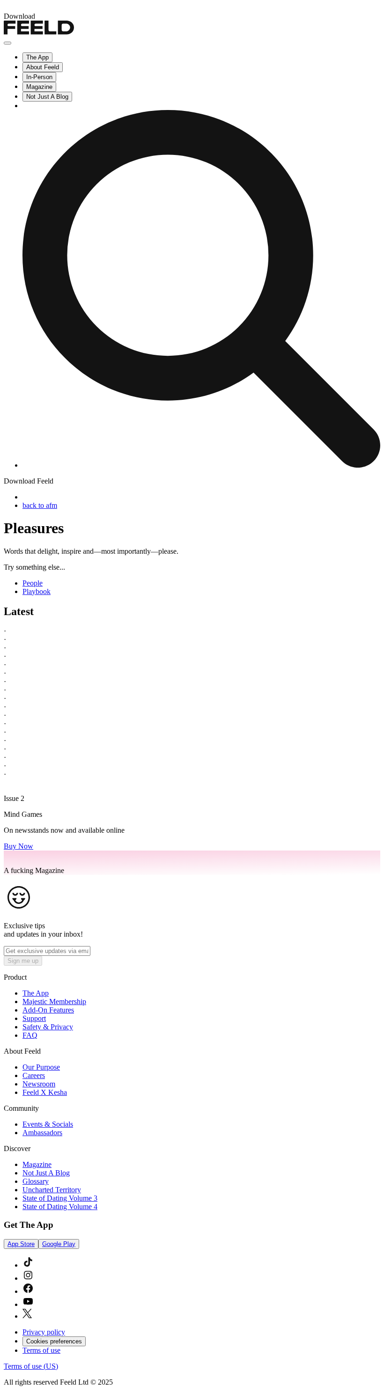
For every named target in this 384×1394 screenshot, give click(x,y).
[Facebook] (28, 1291)
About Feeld (42, 67)
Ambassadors (42, 1133)
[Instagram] (28, 1278)
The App (37, 57)
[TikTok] (28, 1265)
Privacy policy (43, 1332)
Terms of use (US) (31, 1366)
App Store (21, 1243)
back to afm (39, 505)
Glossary (35, 1181)
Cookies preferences (54, 1341)
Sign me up (22, 960)
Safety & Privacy (47, 1027)
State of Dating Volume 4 (59, 1207)
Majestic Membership (54, 1001)
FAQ (29, 1035)
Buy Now (18, 846)
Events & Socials (47, 1124)
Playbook (36, 591)
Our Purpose (41, 1067)
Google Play (58, 1243)
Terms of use (41, 1350)
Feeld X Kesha (44, 1092)
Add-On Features (48, 1010)
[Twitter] (27, 1316)
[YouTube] (28, 1304)
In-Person (39, 77)
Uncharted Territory (51, 1190)
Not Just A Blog (47, 96)
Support (34, 1018)
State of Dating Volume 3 (59, 1198)
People (32, 583)
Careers (33, 1075)
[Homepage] (39, 32)
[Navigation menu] (7, 43)
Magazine (39, 86)
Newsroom (38, 1084)
